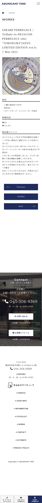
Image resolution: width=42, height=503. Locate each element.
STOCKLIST (21, 416)
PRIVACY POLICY (21, 448)
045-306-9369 (23, 301)
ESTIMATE (21, 440)
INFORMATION (21, 408)
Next (21, 206)
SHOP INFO (21, 400)
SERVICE (21, 393)
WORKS (21, 197)
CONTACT (21, 432)
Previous (21, 187)
